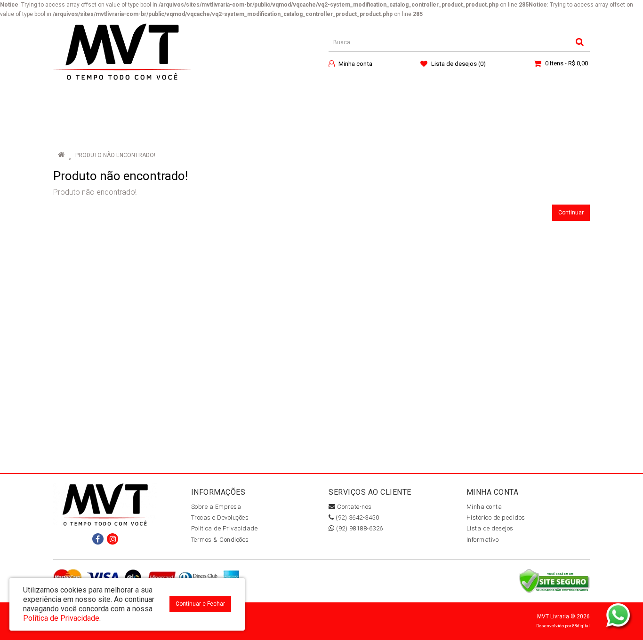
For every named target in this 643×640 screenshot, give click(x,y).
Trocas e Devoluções (220, 517)
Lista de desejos (490, 528)
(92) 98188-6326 (359, 528)
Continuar (571, 212)
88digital (581, 625)
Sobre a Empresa (216, 506)
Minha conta (484, 506)
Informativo (482, 539)
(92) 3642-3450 (356, 517)
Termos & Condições (220, 539)
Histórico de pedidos (495, 517)
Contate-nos (354, 506)
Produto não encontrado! (115, 155)
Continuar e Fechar (200, 603)
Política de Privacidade (224, 528)
